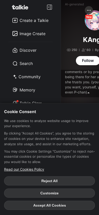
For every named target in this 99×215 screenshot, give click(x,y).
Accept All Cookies (49, 205)
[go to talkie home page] (21, 7)
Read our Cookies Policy (24, 169)
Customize (49, 193)
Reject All (49, 181)
